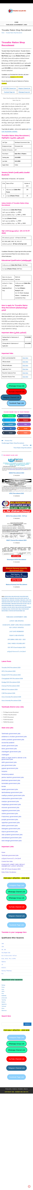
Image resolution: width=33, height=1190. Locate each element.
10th (3, 943)
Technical (4, 1006)
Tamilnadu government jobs (11, 733)
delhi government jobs (9, 762)
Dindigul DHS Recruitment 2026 (11, 682)
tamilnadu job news (14, 600)
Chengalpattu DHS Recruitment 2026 (12, 678)
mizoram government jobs (10, 807)
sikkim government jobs (10, 825)
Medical (3, 1002)
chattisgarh (5, 754)
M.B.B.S (4, 967)
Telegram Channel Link (24, 88)
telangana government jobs (11, 828)
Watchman (4, 1010)
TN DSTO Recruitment (8, 717)
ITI (2, 964)
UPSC (3, 991)
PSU (3, 993)
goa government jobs (9, 765)
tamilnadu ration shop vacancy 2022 (20, 603)
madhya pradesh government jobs (13, 795)
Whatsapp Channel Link (16, 892)
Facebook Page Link (9, 92)
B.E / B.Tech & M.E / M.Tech (9, 955)
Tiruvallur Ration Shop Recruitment (14, 32)
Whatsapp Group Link (24, 92)
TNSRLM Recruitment (8, 722)
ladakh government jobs (10, 789)
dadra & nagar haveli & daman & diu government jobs (14, 758)
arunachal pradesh (8, 742)
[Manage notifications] (29, 1186)
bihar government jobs (9, 748)
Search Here (5, 1021)
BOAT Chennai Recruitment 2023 (16, 540)
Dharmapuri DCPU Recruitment (16, 559)
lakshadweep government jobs (12, 792)
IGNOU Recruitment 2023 (16, 473)
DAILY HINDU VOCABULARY (16, 643)
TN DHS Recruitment (8, 719)
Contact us (14, 1089)
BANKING (4, 995)
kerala (4, 786)
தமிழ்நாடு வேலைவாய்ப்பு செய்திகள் (16, 651)
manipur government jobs (10, 801)
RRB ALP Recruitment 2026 (10, 689)
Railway (3, 985)
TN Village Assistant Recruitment (11, 712)
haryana (4, 771)
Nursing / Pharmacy (7, 970)
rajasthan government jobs (11, 822)
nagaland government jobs (11, 810)
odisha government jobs (10, 813)
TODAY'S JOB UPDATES (16, 635)
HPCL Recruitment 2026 (8, 671)
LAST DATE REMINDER (16, 631)
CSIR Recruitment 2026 (8, 693)
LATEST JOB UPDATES (16, 621)
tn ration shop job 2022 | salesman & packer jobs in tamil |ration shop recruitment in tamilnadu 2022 (16, 607)
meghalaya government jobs (11, 804)
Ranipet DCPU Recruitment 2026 (11, 675)
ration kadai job (9, 596)
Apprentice (4, 1004)
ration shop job (18, 596)
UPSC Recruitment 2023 (16, 493)
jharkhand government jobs (11, 780)
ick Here (26, 365)
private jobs (4, 997)
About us (26, 1089)
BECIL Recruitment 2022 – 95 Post (16, 516)
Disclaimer (20, 1089)
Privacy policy (8, 1089)
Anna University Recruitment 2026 (11, 697)
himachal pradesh (8, 774)
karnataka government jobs (11, 783)
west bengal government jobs (12, 840)
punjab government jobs (10, 819)
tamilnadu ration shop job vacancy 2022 (12, 601)
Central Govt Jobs (7, 861)
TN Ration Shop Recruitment (9, 714)
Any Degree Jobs (6, 952)
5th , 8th (4, 949)
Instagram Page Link (16, 885)
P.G (2, 973)
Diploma (4, 961)
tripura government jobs (10, 831)
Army (3, 989)
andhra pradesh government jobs (13, 739)
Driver (3, 1008)
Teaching (4, 1000)
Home (3, 852)
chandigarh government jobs (11, 751)
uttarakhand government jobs (12, 837)
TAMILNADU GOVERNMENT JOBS (16, 617)
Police (3, 987)
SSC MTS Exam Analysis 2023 (16, 647)
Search (27, 1024)
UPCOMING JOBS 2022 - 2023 (16, 639)
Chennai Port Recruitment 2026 (11, 686)
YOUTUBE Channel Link (9, 88)
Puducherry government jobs (11, 816)
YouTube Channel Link (16, 392)
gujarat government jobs (10, 768)
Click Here (25, 358)
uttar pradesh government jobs (12, 834)
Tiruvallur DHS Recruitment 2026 (11, 667)
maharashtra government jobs (12, 798)
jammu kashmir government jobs (13, 777)
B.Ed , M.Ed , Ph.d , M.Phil (9, 958)
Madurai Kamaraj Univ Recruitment (16, 584)
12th (3, 946)
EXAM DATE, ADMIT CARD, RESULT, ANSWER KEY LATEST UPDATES (13, 865)
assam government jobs (10, 745)
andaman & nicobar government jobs (14, 736)
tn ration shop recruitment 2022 (16, 610)
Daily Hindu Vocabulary (9, 872)
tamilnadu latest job (25, 600)
